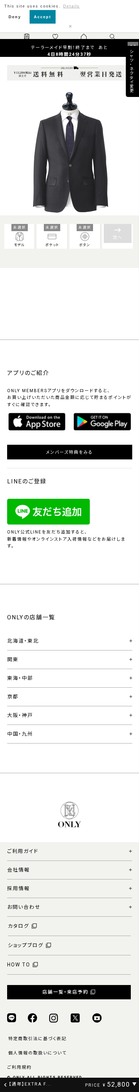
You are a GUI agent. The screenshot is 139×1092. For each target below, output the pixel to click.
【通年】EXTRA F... (30, 1084)
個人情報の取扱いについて (37, 1053)
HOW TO (18, 964)
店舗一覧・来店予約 (65, 992)
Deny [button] (15, 17)
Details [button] (71, 6)
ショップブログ (25, 945)
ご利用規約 (19, 1067)
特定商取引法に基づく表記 (37, 1038)
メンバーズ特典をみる (69, 452)
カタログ (18, 926)
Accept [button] (42, 17)
